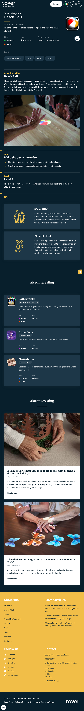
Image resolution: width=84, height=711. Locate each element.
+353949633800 (50, 659)
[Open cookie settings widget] (3, 707)
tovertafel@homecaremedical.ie (56, 655)
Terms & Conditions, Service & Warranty (40, 702)
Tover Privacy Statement (13, 702)
